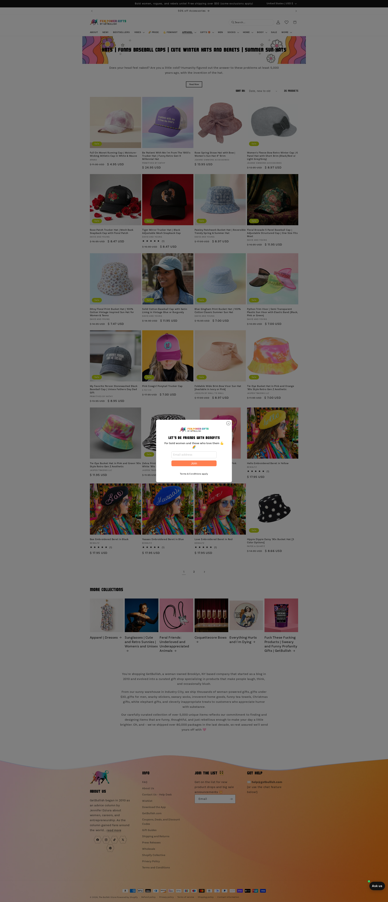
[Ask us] (377, 886)
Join (194, 463)
